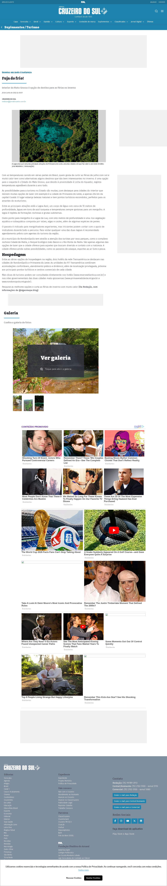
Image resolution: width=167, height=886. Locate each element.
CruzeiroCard (63, 819)
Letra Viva (8, 827)
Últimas (150, 22)
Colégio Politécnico (66, 853)
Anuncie (153, 2)
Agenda (7, 781)
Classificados (120, 22)
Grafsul (61, 827)
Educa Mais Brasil (11, 808)
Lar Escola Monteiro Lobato (69, 855)
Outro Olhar (8, 849)
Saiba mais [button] (83, 870)
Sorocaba (24, 22)
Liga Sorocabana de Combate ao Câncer (74, 858)
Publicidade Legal (65, 803)
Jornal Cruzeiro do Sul (83, 10)
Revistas (7, 844)
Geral (36, 22)
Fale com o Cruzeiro (66, 792)
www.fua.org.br (64, 850)
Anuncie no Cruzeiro (66, 797)
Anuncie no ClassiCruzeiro (68, 800)
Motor (6, 835)
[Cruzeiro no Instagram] (121, 821)
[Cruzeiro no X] (135, 821)
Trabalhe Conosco (65, 808)
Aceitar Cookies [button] (93, 878)
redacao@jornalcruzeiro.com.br (14, 102)
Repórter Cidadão (65, 805)
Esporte (70, 22)
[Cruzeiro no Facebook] (115, 821)
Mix (5, 833)
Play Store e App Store (123, 834)
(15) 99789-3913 (130, 783)
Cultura (58, 22)
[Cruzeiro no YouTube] (128, 821)
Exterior (7, 819)
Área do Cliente (8, 2)
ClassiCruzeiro (64, 816)
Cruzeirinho (8, 800)
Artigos (6, 783)
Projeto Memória (64, 781)
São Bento (8, 855)
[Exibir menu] (162, 11)
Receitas (7, 841)
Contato (162, 2)
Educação (7, 805)
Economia (7, 814)
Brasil (6, 786)
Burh (60, 833)
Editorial (7, 816)
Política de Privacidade (67, 783)
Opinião (47, 22)
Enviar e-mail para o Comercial (127, 807)
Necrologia (8, 846)
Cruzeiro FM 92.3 (64, 822)
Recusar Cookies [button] (73, 878)
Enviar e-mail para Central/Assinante (129, 801)
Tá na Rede (8, 857)
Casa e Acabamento (12, 792)
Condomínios (9, 797)
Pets (5, 838)
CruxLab (61, 825)
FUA (60, 843)
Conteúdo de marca (87, 22)
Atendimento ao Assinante (68, 794)
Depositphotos (64, 830)
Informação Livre (10, 825)
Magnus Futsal (9, 830)
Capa (16, 22)
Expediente (62, 778)
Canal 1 (7, 789)
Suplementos (103, 22)
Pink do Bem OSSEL (66, 835)
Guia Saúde (8, 822)
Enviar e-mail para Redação (125, 795)
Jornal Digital (136, 22)
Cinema (7, 794)
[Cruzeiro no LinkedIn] (141, 821)
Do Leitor (7, 803)
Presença (7, 852)
